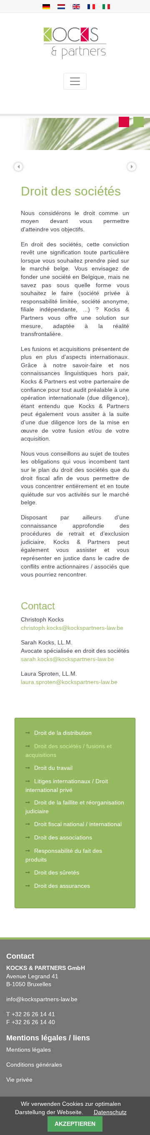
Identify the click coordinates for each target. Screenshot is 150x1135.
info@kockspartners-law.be (42, 999)
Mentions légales (28, 1049)
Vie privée (19, 1079)
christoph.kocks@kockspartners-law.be (72, 627)
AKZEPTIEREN (75, 1123)
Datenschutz (110, 1112)
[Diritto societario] (105, 6)
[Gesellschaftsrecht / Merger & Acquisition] (45, 6)
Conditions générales (34, 1064)
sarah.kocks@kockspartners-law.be (67, 659)
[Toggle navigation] (75, 81)
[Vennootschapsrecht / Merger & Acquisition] (60, 6)
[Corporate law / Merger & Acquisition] (75, 6)
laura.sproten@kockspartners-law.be (69, 682)
